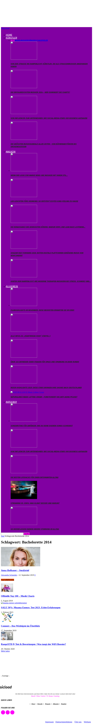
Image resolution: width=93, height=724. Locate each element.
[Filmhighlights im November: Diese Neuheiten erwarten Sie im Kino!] (24, 305)
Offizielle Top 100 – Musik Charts (17, 596)
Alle (13, 40)
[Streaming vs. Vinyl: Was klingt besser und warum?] (24, 498)
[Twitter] (12, 712)
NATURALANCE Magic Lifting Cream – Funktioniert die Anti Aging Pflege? (44, 397)
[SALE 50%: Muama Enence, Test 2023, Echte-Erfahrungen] (14, 603)
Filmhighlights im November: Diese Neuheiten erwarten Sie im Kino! (42, 310)
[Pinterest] (8, 712)
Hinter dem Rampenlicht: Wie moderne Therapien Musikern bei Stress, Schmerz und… (51, 281)
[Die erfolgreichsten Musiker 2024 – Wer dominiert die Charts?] (24, 87)
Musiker (24, 40)
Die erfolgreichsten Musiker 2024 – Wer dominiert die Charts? (40, 92)
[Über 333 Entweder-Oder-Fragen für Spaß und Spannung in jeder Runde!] (24, 357)
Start (2, 536)
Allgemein (12, 286)
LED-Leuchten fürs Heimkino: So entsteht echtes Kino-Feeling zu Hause (44, 201)
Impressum (49, 722)
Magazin (11, 151)
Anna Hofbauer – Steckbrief (15, 570)
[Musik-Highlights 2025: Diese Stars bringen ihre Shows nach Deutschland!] (24, 383)
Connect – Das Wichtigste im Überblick (20, 626)
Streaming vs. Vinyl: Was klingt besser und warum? (35, 503)
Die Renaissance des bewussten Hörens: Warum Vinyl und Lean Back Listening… (48, 227)
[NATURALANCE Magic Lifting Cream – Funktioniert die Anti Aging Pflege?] (27, 392)
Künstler (11, 37)
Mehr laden (5, 651)
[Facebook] (3, 712)
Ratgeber (11, 401)
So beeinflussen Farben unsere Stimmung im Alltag (35, 529)
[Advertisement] (21, 664)
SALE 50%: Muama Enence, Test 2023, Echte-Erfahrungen (30, 607)
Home (9, 34)
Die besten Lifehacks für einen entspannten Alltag (34, 477)
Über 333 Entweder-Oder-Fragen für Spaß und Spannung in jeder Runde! (45, 362)
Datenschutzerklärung (63, 722)
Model (18, 40)
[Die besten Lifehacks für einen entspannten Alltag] (24, 473)
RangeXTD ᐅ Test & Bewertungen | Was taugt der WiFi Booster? (33, 644)
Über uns (77, 722)
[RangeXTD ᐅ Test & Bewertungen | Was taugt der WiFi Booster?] (7, 639)
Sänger (31, 40)
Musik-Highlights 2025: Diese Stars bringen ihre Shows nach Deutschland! (46, 387)
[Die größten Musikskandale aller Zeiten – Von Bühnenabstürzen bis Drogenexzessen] (24, 139)
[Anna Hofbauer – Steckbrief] (20, 566)
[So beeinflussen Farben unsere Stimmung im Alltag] (24, 524)
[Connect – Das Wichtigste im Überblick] (7, 621)
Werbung (87, 722)
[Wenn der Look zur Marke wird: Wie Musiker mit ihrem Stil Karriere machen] (24, 171)
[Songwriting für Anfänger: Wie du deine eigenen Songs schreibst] (24, 421)
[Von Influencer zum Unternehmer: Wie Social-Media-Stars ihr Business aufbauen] (24, 113)
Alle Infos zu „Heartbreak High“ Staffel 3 (30, 336)
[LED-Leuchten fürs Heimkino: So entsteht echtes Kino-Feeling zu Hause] (24, 196)
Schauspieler (41, 40)
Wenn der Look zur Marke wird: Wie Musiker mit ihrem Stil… (39, 175)
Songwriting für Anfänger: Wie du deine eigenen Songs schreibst (42, 426)
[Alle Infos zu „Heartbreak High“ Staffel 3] (24, 331)
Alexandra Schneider (9, 575)
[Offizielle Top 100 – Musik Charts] (7, 591)
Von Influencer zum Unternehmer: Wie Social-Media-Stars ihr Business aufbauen (49, 118)
